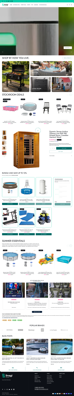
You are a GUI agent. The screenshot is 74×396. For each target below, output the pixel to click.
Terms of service (11, 394)
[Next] (48, 1)
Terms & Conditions (50, 381)
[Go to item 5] (4, 152)
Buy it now (61, 151)
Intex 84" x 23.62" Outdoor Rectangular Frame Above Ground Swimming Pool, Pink (9, 122)
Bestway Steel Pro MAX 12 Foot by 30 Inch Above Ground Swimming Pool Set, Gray (27, 273)
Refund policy (3, 394)
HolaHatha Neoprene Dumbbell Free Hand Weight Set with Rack (43, 230)
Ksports (10, 228)
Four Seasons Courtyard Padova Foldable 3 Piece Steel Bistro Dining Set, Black (63, 122)
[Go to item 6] (4, 157)
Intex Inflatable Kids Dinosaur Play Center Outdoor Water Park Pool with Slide (45, 273)
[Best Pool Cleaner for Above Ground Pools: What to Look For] (62, 347)
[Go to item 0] (4, 133)
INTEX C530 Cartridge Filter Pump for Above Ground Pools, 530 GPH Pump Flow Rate (43, 200)
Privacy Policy (49, 375)
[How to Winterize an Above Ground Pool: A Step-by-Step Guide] (37, 347)
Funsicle (10, 198)
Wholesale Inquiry (38, 381)
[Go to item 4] (4, 147)
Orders (60, 375)
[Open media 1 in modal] (26, 150)
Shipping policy (15, 394)
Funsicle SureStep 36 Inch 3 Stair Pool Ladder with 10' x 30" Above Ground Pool (26, 200)
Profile (60, 377)
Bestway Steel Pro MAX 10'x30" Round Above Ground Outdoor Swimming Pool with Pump (9, 273)
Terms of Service (50, 380)
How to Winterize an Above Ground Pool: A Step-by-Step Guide (35, 358)
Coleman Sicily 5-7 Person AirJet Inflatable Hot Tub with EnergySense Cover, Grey (27, 122)
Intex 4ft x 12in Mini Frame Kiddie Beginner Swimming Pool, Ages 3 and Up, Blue (62, 273)
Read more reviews (37, 311)
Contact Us (37, 375)
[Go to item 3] (4, 142)
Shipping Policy (49, 378)
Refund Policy (49, 377)
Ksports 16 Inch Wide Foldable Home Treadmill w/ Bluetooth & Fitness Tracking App (9, 230)
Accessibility (49, 383)
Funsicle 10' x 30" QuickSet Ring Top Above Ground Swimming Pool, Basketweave (9, 200)
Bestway (10, 271)
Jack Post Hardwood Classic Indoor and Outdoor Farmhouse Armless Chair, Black (45, 122)
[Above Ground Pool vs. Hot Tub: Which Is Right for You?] (13, 347)
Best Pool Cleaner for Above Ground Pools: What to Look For (61, 358)
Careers (36, 378)
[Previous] (26, 1)
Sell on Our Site (37, 380)
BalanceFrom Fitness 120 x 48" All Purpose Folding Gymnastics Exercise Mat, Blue (26, 230)
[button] (1, 295)
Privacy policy (7, 394)
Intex (43, 198)
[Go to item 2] (4, 138)
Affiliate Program (37, 377)
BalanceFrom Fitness (27, 228)
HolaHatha (43, 228)
